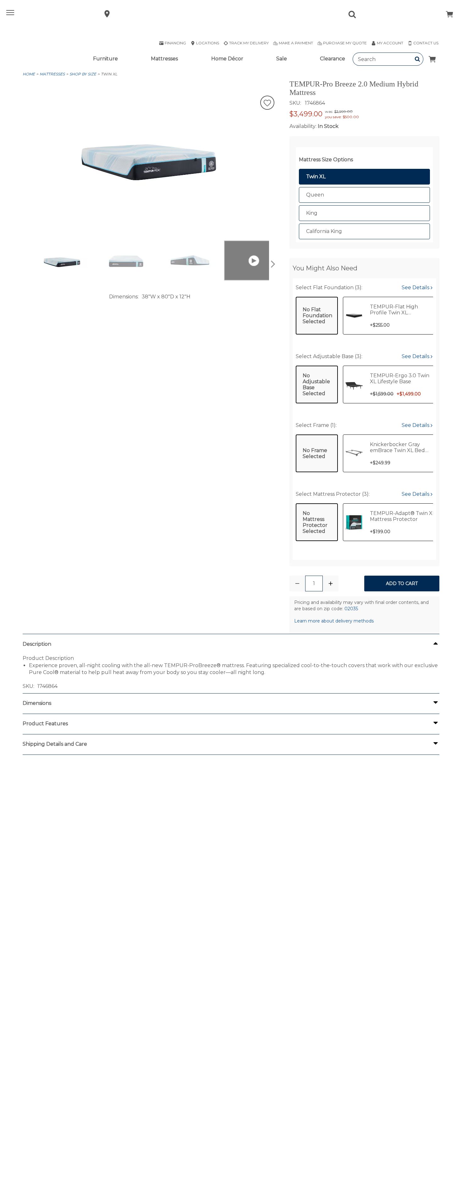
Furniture (105, 59)
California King (324, 231)
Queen (315, 195)
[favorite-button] (267, 103)
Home (29, 74)
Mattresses (164, 59)
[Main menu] (11, 14)
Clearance (332, 59)
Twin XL (109, 74)
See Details (416, 287)
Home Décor (227, 59)
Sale (281, 59)
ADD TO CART (402, 583)
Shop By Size (82, 74)
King (311, 213)
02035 (351, 608)
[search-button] (417, 59)
